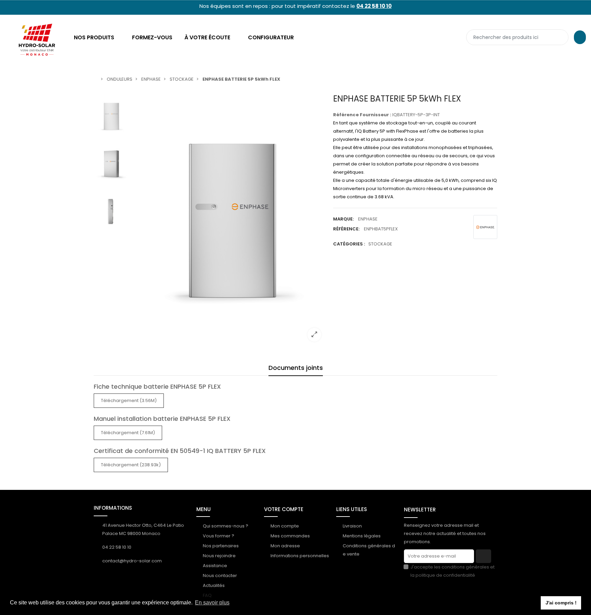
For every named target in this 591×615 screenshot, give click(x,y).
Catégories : (349, 244)
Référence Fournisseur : (362, 114)
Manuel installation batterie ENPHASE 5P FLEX (162, 418)
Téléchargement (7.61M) (128, 432)
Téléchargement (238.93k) (131, 465)
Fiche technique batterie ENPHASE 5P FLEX (157, 386)
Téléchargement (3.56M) (129, 400)
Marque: (343, 219)
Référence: (346, 229)
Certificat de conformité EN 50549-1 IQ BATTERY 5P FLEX (180, 450)
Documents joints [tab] (295, 367)
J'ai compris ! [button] (561, 602)
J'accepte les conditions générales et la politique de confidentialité (452, 571)
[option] (228, 220)
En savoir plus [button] (212, 602)
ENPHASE (368, 219)
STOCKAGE (380, 244)
